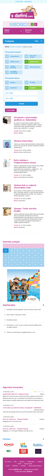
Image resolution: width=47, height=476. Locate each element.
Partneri (22, 461)
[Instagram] (11, 24)
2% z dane (8, 461)
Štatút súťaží (28, 464)
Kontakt (23, 466)
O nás (7, 466)
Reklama (15, 466)
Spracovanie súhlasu (35, 466)
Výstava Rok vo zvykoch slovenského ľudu (25, 186)
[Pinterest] (21, 24)
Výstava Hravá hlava (23, 141)
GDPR (19, 464)
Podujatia (19, 47)
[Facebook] (14, 24)
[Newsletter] (25, 24)
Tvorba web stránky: (23, 471)
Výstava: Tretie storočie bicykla (25, 209)
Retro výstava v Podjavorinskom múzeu (25, 161)
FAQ (15, 461)
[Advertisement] (23, 360)
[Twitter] (18, 24)
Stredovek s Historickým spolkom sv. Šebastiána (25, 118)
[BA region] (23, 285)
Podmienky (31, 461)
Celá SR (12, 47)
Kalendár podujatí (11, 242)
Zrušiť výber (11, 110)
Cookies (39, 461)
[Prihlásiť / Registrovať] (28, 24)
